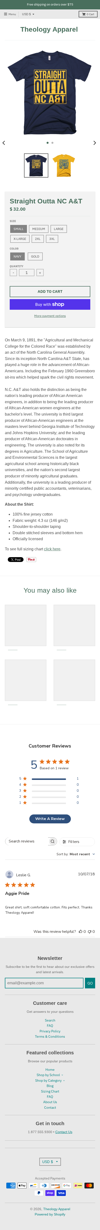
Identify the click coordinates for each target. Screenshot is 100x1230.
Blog (50, 1086)
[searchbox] (26, 841)
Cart (90, 14)
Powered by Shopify (50, 1214)
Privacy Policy (50, 1031)
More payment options (50, 316)
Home (50, 1069)
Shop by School (48, 1075)
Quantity (16, 266)
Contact (50, 1107)
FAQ (50, 1025)
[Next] (94, 142)
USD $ (26, 14)
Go (90, 983)
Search (50, 1020)
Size (13, 221)
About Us (50, 1102)
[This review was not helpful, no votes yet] (89, 931)
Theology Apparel (49, 29)
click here (52, 549)
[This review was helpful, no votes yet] (80, 931)
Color (14, 248)
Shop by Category (48, 1080)
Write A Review (50, 818)
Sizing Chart (50, 1091)
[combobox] (76, 854)
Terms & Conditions (50, 1036)
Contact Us (63, 1132)
